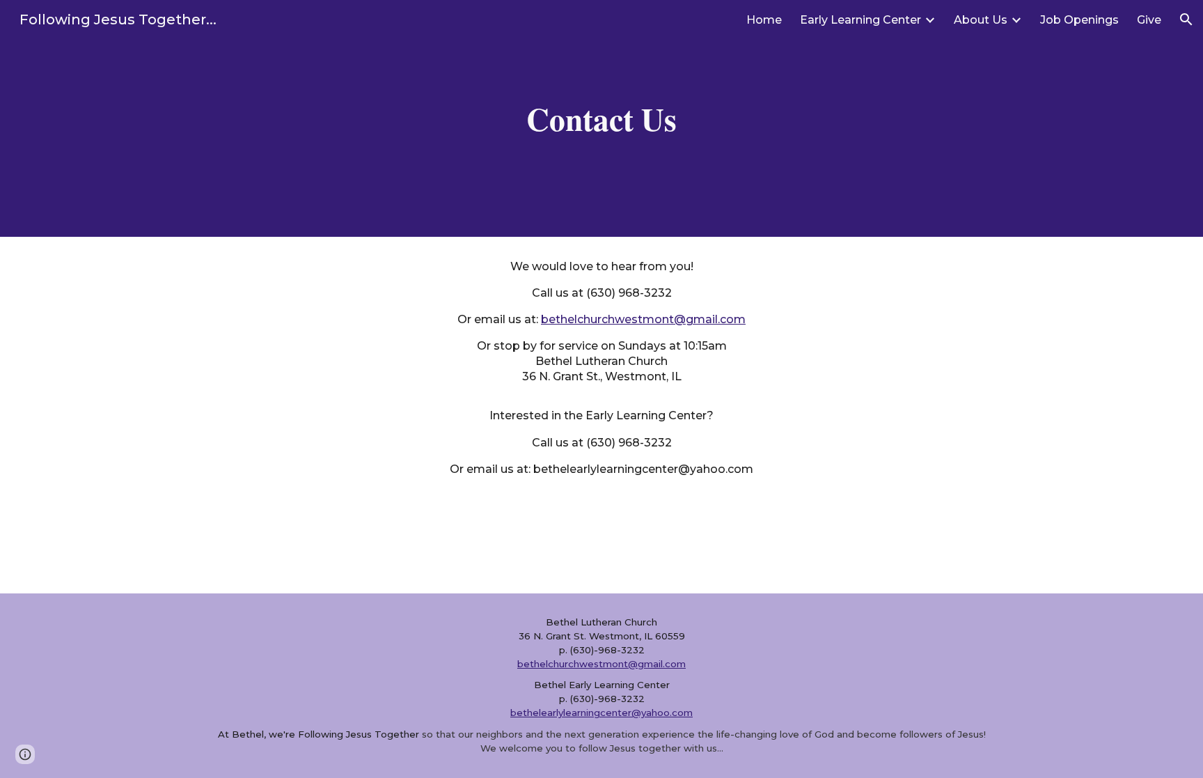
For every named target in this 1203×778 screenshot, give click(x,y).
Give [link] (1149, 19)
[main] (601, 118)
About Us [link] (980, 19)
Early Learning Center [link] (860, 19)
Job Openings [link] (1079, 19)
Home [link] (764, 19)
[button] (1186, 19)
